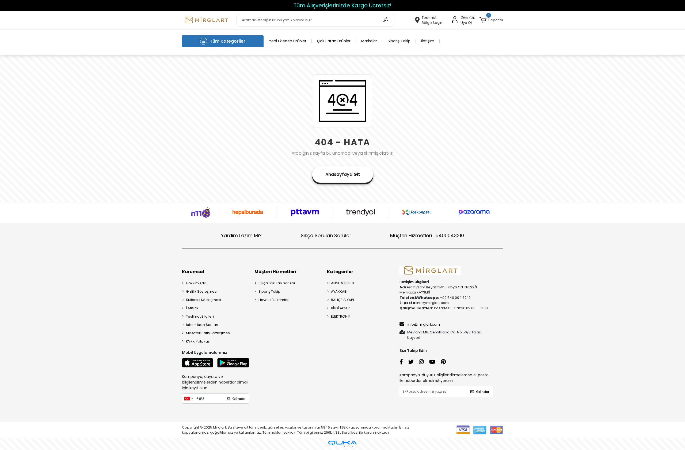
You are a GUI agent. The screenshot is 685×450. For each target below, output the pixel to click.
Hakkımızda (196, 283)
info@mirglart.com (424, 324)
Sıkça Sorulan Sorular (326, 235)
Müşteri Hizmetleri (427, 235)
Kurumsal (193, 272)
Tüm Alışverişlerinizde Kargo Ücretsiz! (342, 5)
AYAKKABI (339, 291)
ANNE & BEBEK (343, 283)
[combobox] (188, 398)
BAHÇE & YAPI (342, 299)
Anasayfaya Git (342, 174)
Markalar (369, 41)
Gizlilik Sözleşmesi (201, 291)
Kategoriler (340, 272)
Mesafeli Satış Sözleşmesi (208, 333)
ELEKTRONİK (341, 316)
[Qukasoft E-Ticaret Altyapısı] (342, 444)
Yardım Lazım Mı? (241, 235)
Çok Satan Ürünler (334, 41)
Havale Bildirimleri (274, 299)
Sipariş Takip (399, 41)
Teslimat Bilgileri (200, 316)
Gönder (239, 398)
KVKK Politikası (198, 341)
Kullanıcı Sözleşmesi (203, 299)
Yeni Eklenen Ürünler (287, 41)
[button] (491, 20)
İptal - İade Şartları (202, 324)
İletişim (427, 41)
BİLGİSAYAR (340, 308)
